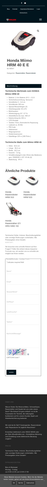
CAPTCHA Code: (13, 357)
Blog (8, 9)
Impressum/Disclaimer (27, 9)
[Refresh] (28, 354)
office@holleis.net (18, 434)
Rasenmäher (20, 73)
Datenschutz (23, 13)
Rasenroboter (31, 73)
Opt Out (20, 483)
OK (14, 483)
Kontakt (15, 9)
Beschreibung (12, 86)
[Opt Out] (44, 480)
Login (38, 9)
